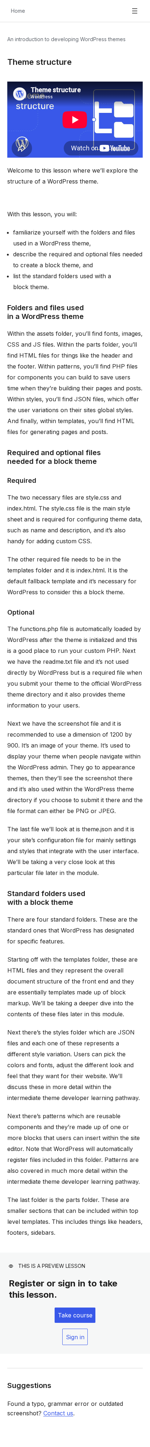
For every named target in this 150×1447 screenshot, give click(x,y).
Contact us (58, 1413)
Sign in (75, 1337)
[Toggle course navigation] (134, 11)
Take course (75, 1315)
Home (18, 11)
